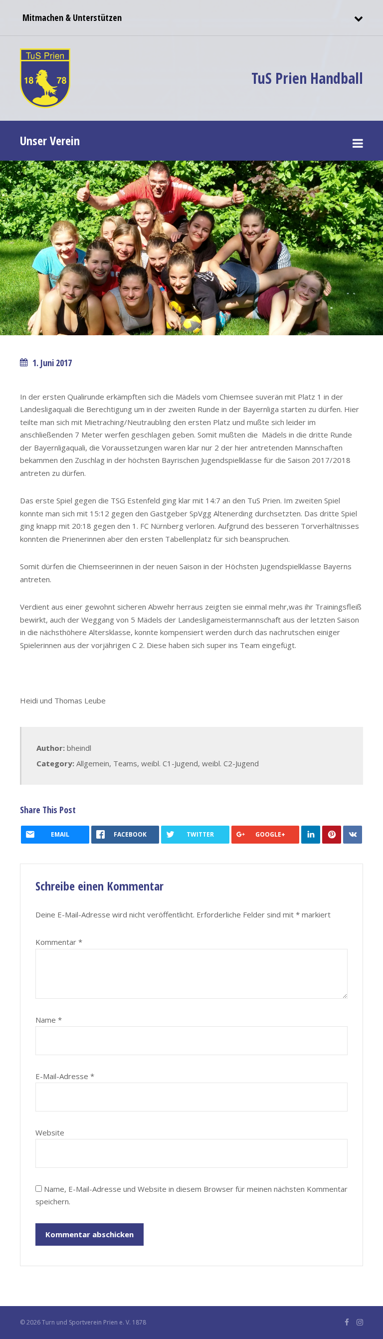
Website (49, 1132)
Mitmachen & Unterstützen (71, 17)
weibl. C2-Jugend (230, 763)
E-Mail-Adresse (64, 1076)
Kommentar (58, 942)
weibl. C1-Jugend (169, 763)
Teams (125, 763)
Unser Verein (50, 140)
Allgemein (92, 763)
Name (48, 1020)
